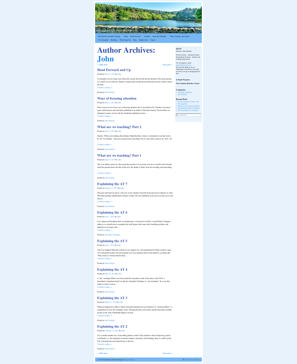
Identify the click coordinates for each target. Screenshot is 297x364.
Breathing (114, 40)
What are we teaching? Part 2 (119, 126)
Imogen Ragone (129, 360)
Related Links (143, 40)
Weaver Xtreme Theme (192, 360)
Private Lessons (135, 36)
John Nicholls (109, 92)
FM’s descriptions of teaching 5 (188, 110)
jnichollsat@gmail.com (183, 65)
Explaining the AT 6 (112, 212)
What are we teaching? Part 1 (119, 155)
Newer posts (168, 64)
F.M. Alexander (103, 40)
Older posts (102, 64)
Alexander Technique (112, 234)
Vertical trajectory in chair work (188, 101)
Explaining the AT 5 (112, 240)
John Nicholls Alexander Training (109, 36)
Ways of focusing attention (116, 98)
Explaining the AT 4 (112, 269)
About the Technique (159, 36)
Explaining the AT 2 (112, 326)
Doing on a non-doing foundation (189, 106)
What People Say (125, 40)
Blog (134, 40)
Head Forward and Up (114, 69)
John (105, 58)
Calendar (147, 36)
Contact (152, 40)
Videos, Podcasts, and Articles (180, 36)
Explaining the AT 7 (112, 183)
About (126, 36)
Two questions (182, 104)
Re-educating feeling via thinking (189, 108)
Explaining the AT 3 (112, 297)
